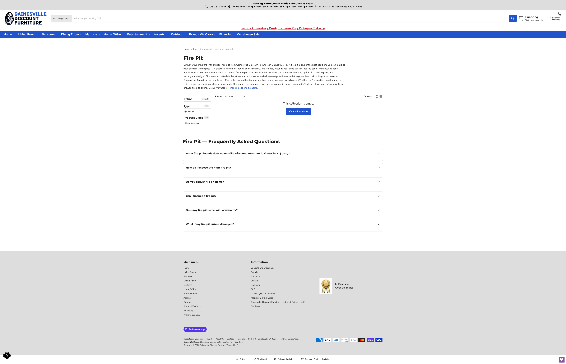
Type (187, 106)
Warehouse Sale (248, 34)
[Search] (513, 18)
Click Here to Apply (534, 20)
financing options (210, 202)
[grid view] (376, 97)
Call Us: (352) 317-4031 (263, 293)
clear (206, 106)
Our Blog (255, 306)
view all (205, 99)
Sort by (218, 96)
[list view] (380, 97)
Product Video (193, 117)
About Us (255, 276)
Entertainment (137, 34)
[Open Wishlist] (562, 360)
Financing (225, 34)
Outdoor (177, 34)
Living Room (27, 34)
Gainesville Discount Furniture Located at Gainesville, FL (278, 302)
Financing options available (243, 87)
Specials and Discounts (262, 267)
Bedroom (48, 34)
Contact (254, 280)
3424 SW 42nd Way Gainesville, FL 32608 (340, 6)
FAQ (253, 289)
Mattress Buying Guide (262, 297)
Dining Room (70, 34)
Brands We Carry (201, 34)
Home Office (113, 34)
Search (254, 272)
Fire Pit (197, 49)
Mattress (91, 34)
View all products (298, 111)
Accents (159, 34)
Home (8, 34)
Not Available (193, 123)
